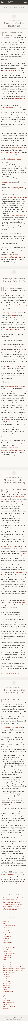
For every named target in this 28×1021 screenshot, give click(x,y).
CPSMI (4, 934)
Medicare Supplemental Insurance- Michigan (13, 964)
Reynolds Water (7, 995)
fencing (13, 315)
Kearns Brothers (7, 957)
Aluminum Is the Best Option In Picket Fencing (14, 481)
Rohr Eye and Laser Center (9, 996)
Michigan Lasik (6, 985)
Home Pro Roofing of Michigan (10, 947)
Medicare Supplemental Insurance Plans (12, 961)
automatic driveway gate (12, 727)
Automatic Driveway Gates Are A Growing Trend (14, 691)
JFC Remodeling (7, 955)
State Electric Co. (7, 1004)
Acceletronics (6, 921)
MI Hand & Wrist (7, 983)
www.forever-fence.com (15, 257)
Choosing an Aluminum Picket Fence (14, 24)
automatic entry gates (10, 702)
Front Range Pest (7, 944)
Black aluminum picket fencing (11, 152)
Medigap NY (7, 978)
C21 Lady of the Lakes (8, 931)
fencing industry (20, 347)
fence (7, 419)
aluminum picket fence (10, 70)
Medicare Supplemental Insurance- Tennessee (14, 968)
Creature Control (7, 936)
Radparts (5, 993)
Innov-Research (7, 951)
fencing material (13, 366)
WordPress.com (17, 1019)
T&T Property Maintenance (9, 1006)
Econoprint (5, 940)
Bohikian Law (6, 929)
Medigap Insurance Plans (9, 972)
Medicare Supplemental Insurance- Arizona (13, 963)
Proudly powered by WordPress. (12, 1018)
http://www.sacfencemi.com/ (16, 884)
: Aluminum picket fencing (18, 197)
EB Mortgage (6, 938)
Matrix (4, 959)
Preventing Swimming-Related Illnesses (12, 904)
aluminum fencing (16, 147)
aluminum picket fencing (9, 107)
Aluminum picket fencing (9, 312)
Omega (5, 989)
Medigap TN (7, 980)
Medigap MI (7, 976)
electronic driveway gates (10, 874)
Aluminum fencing (17, 187)
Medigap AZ (7, 974)
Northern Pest (6, 987)
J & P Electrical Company (9, 953)
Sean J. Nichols (6, 1000)
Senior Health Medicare (8, 1002)
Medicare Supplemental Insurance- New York (13, 966)
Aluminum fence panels (17, 215)
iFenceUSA (5, 949)
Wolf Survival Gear (7, 1010)
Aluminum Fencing (14, 159)
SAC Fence (5, 998)
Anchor (5, 923)
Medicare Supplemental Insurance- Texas (13, 970)
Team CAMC (6, 1008)
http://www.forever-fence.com (10, 673)
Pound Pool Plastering (8, 991)
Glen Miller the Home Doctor (10, 946)
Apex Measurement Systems (9, 925)
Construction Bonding (8, 932)
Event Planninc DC (7, 942)
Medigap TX (7, 981)
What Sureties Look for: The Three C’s (12, 906)
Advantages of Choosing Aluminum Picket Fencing (14, 280)
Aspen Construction (7, 927)
